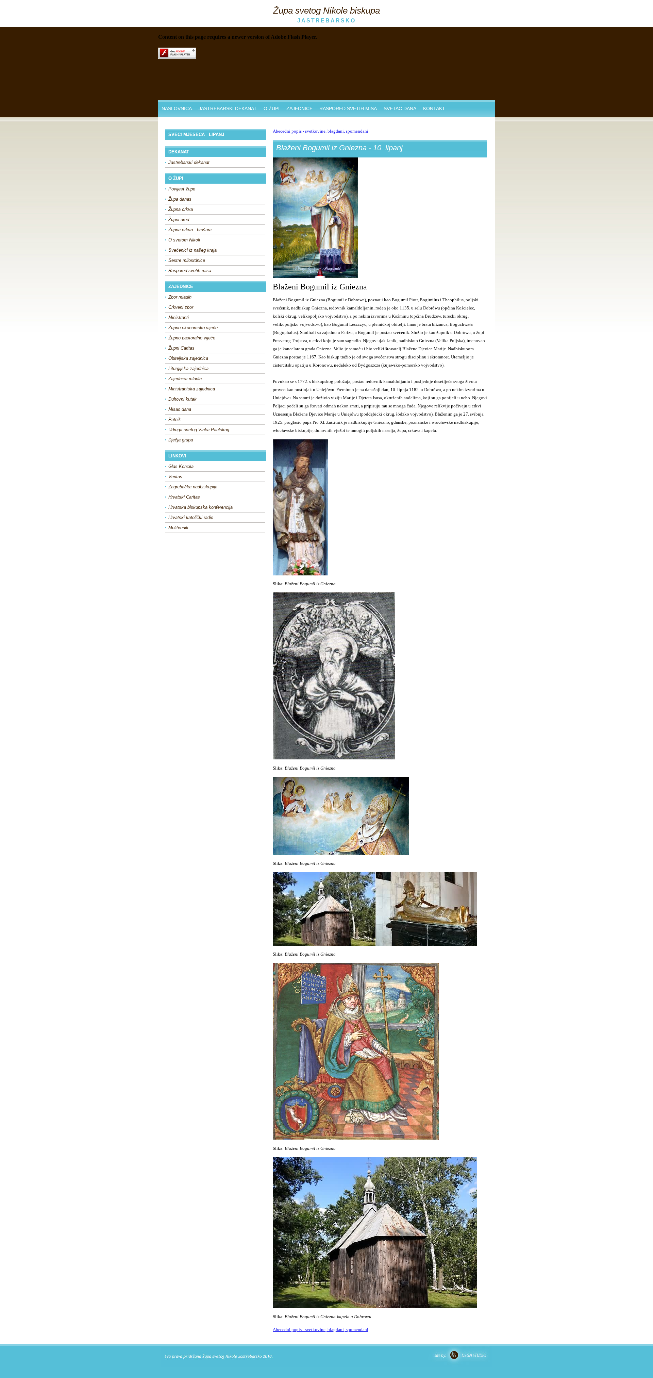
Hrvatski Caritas (184, 497)
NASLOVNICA (177, 108)
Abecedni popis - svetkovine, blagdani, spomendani (320, 131)
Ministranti (178, 317)
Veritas (175, 476)
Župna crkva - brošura (190, 229)
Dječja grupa (180, 439)
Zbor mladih (179, 297)
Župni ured (178, 219)
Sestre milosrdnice (186, 260)
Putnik (174, 419)
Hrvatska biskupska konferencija (200, 507)
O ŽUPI (272, 108)
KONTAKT (434, 108)
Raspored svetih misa (189, 270)
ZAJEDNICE (299, 108)
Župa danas (179, 199)
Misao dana (179, 409)
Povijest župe (181, 188)
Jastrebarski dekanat (189, 162)
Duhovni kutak (182, 399)
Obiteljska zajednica (188, 358)
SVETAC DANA (400, 108)
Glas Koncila (181, 466)
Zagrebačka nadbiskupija (192, 486)
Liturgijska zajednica (188, 368)
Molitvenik (178, 527)
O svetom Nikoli (184, 239)
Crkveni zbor (180, 307)
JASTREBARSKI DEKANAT (228, 108)
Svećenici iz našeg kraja (192, 250)
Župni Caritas (181, 348)
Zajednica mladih (185, 378)
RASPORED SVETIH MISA (348, 108)
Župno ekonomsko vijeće (193, 327)
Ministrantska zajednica (191, 388)
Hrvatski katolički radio (190, 517)
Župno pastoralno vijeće (191, 337)
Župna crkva (180, 209)
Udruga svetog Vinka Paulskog (198, 429)
